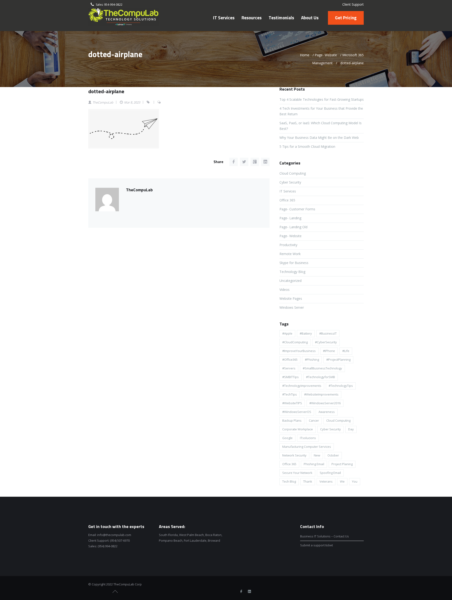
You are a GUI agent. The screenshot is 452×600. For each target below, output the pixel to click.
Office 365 (287, 200)
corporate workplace (297, 429)
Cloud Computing (292, 173)
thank (307, 481)
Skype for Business (293, 262)
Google (287, 438)
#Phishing (312, 359)
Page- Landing (290, 218)
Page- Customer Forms (297, 209)
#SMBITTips (290, 377)
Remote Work (290, 254)
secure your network (297, 473)
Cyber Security (290, 182)
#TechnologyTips (341, 386)
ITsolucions (308, 438)
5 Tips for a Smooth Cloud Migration (307, 146)
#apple (287, 333)
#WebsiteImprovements (321, 394)
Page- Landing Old (293, 227)
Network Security (294, 455)
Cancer (314, 420)
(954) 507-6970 (120, 540)
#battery (306, 333)
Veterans (326, 481)
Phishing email (314, 464)
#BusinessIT (328, 333)
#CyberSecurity (326, 342)
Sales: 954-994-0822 (109, 5)
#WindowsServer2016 (325, 403)
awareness (327, 412)
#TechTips (289, 394)
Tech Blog (289, 481)
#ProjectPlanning (338, 359)
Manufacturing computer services (306, 446)
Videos (284, 289)
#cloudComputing (295, 342)
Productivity (288, 245)
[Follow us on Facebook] (241, 591)
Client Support (353, 4)
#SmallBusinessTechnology (322, 368)
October (333, 455)
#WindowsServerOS (296, 412)
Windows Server (291, 307)
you (354, 481)
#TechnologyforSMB (320, 377)
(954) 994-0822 (107, 546)
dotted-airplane (106, 91)
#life (345, 351)
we (342, 481)
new (317, 455)
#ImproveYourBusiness (299, 351)
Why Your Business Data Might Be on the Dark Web (319, 137)
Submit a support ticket (316, 545)
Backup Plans (292, 420)
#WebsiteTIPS (292, 403)
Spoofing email (330, 473)
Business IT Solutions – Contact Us (324, 536)
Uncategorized (290, 280)
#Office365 (290, 359)
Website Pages (290, 298)
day (351, 429)
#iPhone (329, 351)
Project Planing (342, 464)
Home (304, 55)
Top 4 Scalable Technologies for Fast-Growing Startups (321, 99)
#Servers (288, 368)
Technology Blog (292, 271)
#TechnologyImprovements (301, 386)
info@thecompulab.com (114, 535)
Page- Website (326, 55)
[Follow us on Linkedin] (249, 591)
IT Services (287, 191)
